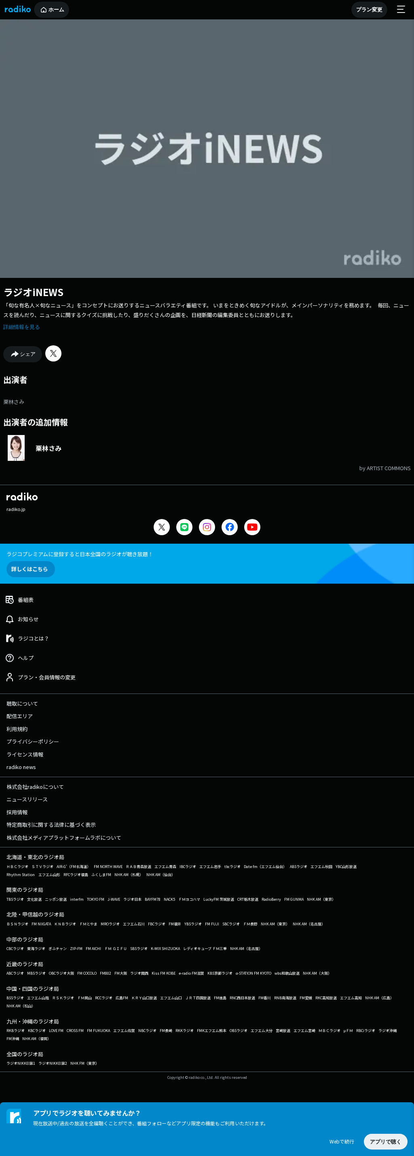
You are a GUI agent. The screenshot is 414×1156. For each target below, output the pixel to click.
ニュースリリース (27, 799)
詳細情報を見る (21, 327)
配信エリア (19, 716)
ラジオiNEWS (33, 292)
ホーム (56, 9)
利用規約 (16, 729)
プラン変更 (369, 9)
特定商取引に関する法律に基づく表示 (51, 824)
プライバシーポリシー (32, 741)
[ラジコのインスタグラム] (207, 527)
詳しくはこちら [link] (29, 569)
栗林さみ (13, 402)
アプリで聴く (385, 1142)
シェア (28, 354)
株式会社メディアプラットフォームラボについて (63, 837)
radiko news (21, 767)
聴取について (22, 703)
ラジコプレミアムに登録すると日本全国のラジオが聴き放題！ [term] (79, 554)
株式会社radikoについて (35, 786)
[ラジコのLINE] (184, 528)
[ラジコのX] (162, 528)
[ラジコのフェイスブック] (230, 528)
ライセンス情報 (24, 754)
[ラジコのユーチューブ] (252, 528)
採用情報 (16, 812)
